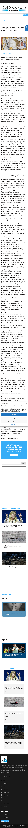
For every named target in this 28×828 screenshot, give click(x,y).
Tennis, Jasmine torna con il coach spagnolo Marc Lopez (14, 655)
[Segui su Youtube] (10, 776)
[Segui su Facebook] (2, 776)
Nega (14, 418)
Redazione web (9, 719)
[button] (26, 403)
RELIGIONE (3, 53)
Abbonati (14, 455)
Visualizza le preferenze (14, 421)
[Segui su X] (4, 776)
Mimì (5, 20)
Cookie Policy (13, 424)
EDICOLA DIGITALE (5, 821)
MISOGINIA (9, 53)
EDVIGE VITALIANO (5, 34)
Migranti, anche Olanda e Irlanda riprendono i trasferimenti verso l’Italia (13, 546)
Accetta (14, 414)
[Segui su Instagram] (7, 776)
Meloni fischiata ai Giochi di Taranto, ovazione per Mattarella (14, 526)
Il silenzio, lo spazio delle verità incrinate (13, 613)
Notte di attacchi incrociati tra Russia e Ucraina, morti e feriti (14, 567)
